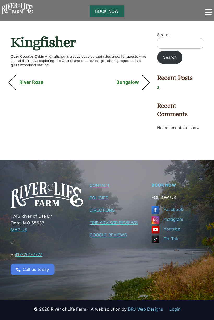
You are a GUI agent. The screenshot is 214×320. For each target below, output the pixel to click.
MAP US (19, 229)
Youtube (172, 229)
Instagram (173, 219)
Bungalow (127, 82)
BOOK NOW (107, 11)
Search (164, 34)
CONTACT (100, 185)
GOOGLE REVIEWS (108, 235)
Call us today (36, 269)
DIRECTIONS (102, 210)
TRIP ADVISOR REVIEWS (114, 222)
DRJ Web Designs (148, 309)
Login (174, 309)
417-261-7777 (28, 254)
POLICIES (99, 197)
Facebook (173, 209)
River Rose (31, 82)
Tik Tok (171, 238)
